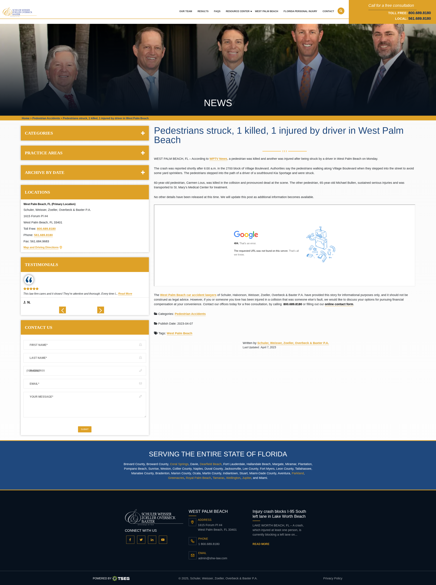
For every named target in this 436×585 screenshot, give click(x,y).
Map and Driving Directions (41, 247)
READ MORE (261, 544)
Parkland (298, 473)
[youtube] (163, 540)
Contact (328, 11)
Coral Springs (179, 464)
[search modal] (341, 10)
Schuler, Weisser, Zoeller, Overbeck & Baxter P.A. (293, 343)
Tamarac (218, 478)
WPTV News (218, 158)
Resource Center (238, 11)
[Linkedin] (152, 540)
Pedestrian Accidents (190, 314)
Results (203, 11)
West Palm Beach (266, 11)
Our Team (185, 11)
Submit (85, 429)
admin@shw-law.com (212, 558)
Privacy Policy (332, 578)
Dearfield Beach (211, 464)
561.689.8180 (419, 18)
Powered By (102, 578)
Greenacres (176, 478)
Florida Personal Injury (300, 11)
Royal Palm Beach (198, 478)
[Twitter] (141, 540)
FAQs (217, 11)
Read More (123, 293)
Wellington (233, 478)
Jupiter (246, 478)
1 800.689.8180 (209, 544)
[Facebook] (130, 540)
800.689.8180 (46, 228)
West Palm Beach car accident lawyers (188, 295)
